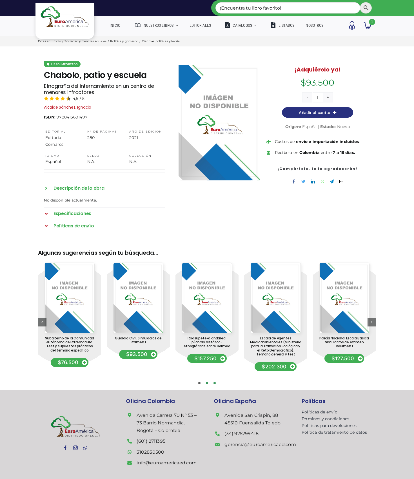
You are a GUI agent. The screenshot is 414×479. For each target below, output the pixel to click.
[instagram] (75, 448)
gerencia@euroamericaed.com (260, 444)
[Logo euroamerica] (65, 5)
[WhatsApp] (322, 181)
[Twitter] (303, 181)
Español (53, 161)
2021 (133, 137)
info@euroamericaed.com (167, 462)
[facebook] (65, 448)
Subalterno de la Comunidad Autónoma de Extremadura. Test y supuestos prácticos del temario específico (69, 344)
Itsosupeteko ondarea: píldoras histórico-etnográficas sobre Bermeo (207, 342)
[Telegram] (332, 181)
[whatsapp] (85, 448)
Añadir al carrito (314, 112)
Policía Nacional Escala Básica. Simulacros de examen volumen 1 (344, 342)
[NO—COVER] (69, 264)
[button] (104, 188)
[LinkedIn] (313, 181)
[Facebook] (294, 181)
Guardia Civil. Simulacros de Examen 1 (138, 340)
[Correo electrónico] (341, 181)
